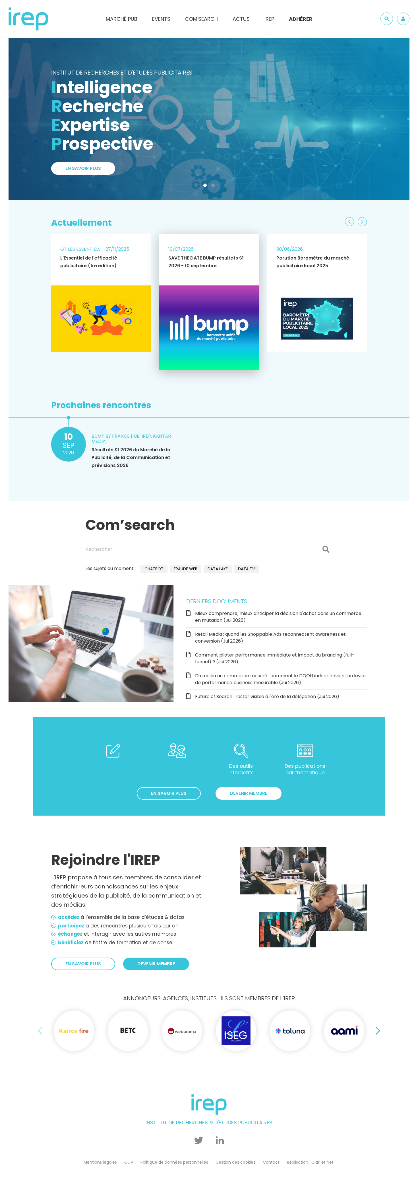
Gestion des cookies (235, 1162)
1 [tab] (206, 186)
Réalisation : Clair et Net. (310, 1162)
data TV (246, 569)
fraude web (185, 569)
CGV (128, 1162)
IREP (269, 18)
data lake (218, 569)
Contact (271, 1162)
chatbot (154, 569)
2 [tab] (214, 186)
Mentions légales (100, 1162)
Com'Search (201, 18)
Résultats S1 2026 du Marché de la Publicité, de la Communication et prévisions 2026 (131, 457)
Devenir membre (248, 793)
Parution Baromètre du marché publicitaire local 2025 (312, 262)
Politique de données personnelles (174, 1162)
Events (161, 18)
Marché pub (121, 18)
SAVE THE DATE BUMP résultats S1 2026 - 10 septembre (206, 262)
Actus (241, 18)
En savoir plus (83, 91)
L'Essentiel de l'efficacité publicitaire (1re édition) (88, 262)
